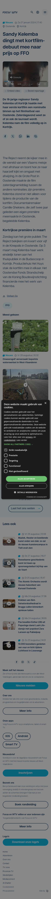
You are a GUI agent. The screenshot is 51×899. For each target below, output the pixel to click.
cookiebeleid (9, 440)
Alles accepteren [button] (26, 479)
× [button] (45, 403)
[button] (25, 444)
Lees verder (21, 440)
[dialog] (25, 449)
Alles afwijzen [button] (26, 486)
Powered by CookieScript (37, 497)
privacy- (29, 437)
